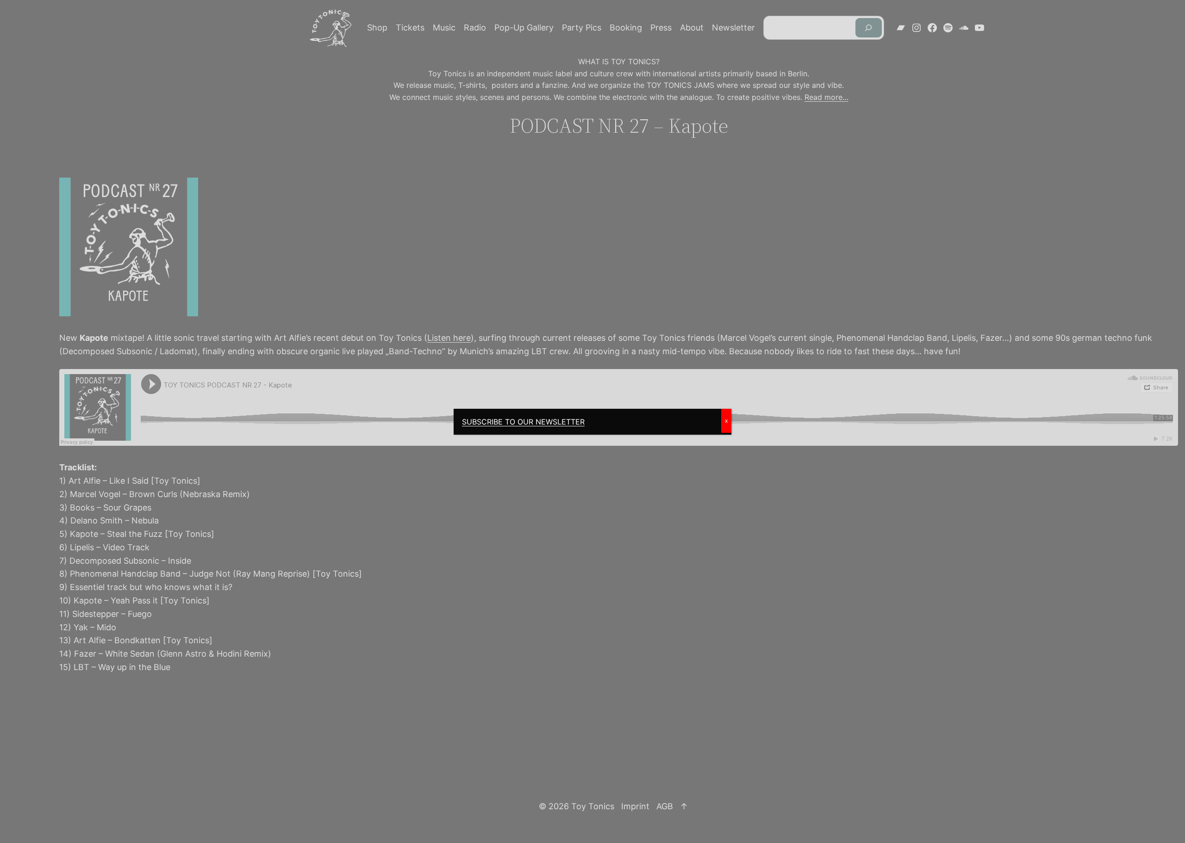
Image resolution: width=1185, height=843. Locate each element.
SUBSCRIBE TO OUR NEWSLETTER (523, 421)
